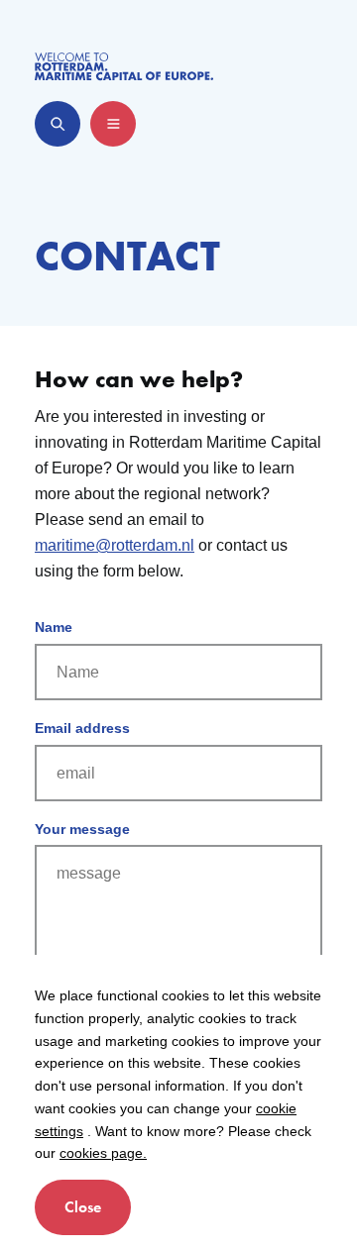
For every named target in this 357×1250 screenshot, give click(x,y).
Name (53, 627)
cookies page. (103, 1153)
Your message (82, 829)
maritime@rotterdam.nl (114, 545)
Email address (82, 728)
